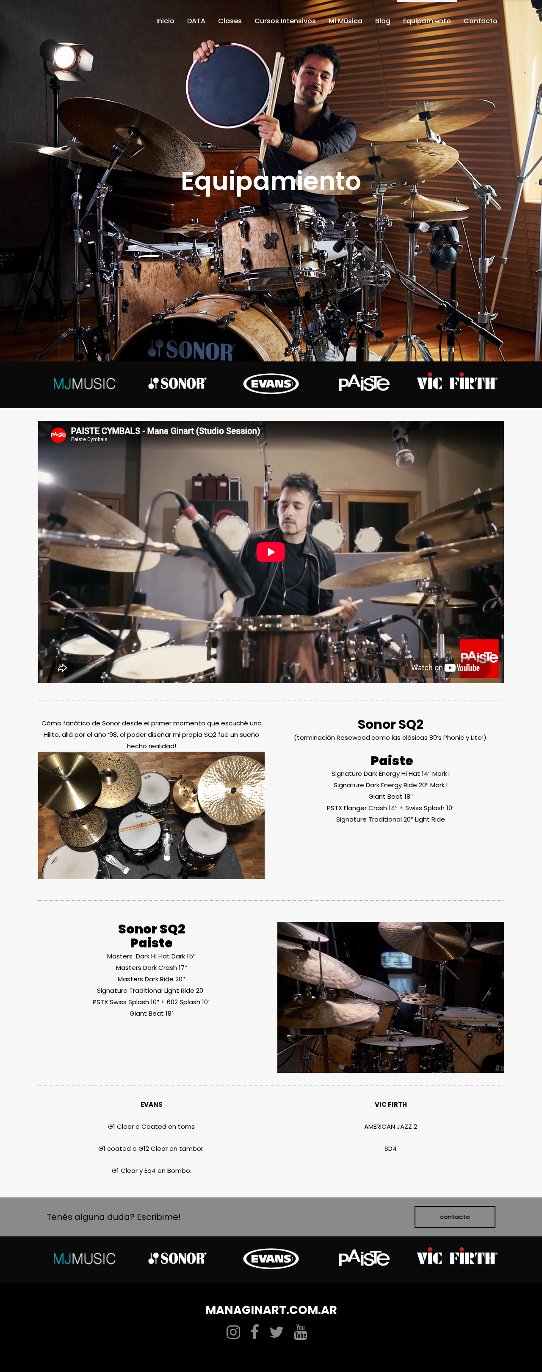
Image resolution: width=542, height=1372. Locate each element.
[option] (84, 384)
